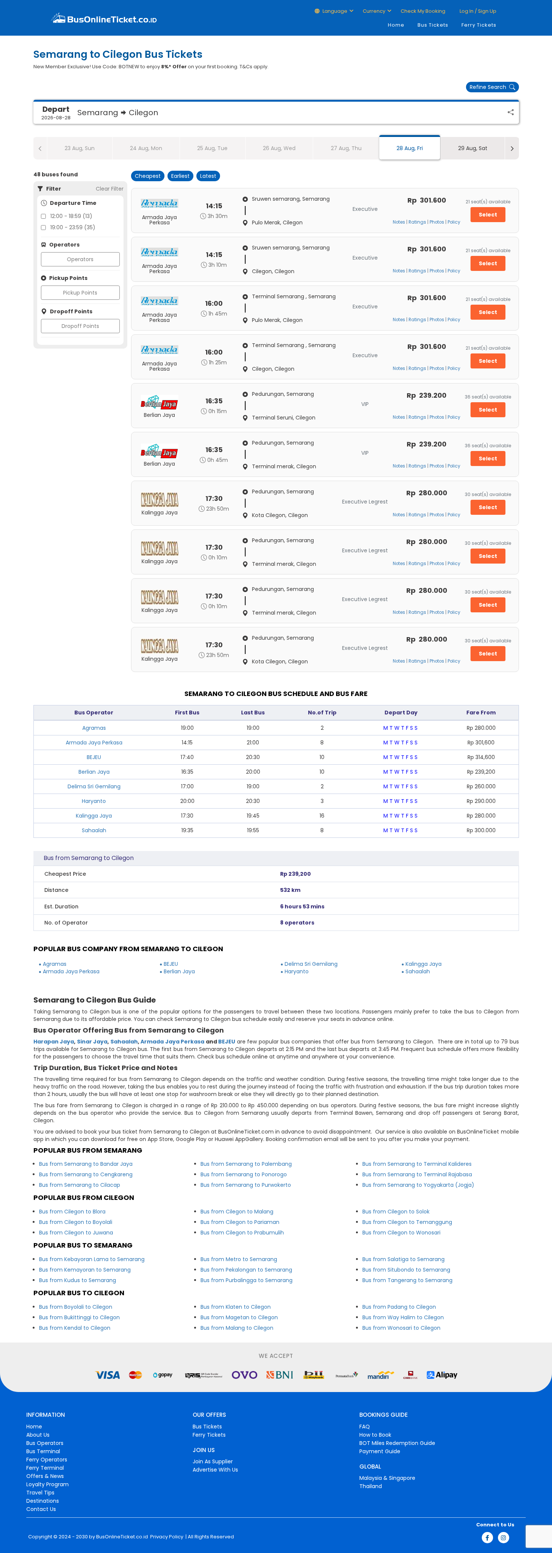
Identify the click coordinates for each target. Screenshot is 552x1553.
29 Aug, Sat (472, 148)
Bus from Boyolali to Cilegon (75, 1307)
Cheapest (148, 176)
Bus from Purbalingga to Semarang (247, 1280)
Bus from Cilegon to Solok (396, 1211)
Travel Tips (40, 1492)
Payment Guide (379, 1451)
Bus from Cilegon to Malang (237, 1211)
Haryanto (94, 801)
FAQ (364, 1426)
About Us (38, 1435)
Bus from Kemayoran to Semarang (85, 1269)
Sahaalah (94, 830)
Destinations (42, 1501)
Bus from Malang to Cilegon (237, 1328)
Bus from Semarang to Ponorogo (244, 1174)
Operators (80, 259)
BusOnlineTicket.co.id (122, 1536)
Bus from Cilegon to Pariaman (240, 1222)
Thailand (370, 1486)
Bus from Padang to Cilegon (399, 1307)
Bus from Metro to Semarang (239, 1259)
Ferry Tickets (479, 25)
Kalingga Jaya (94, 815)
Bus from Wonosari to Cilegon (401, 1328)
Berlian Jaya (94, 772)
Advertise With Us (215, 1469)
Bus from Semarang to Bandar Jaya (86, 1164)
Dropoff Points (80, 326)
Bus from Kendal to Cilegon (74, 1328)
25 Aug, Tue (212, 148)
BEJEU (94, 757)
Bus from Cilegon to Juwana (76, 1232)
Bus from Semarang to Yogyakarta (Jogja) (418, 1185)
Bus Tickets (433, 25)
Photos (437, 222)
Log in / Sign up (477, 11)
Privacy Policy (166, 1536)
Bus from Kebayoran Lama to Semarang (92, 1259)
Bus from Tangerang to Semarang (407, 1280)
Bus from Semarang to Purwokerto (246, 1185)
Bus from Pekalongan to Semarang (246, 1269)
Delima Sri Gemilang (94, 786)
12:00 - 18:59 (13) (71, 216)
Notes (399, 222)
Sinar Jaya (92, 1041)
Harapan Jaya (53, 1041)
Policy (454, 222)
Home (396, 25)
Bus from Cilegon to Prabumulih (242, 1232)
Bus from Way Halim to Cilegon (403, 1317)
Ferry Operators (46, 1459)
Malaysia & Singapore (387, 1478)
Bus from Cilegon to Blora (72, 1211)
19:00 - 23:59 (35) (72, 227)
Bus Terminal (43, 1451)
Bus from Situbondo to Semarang (406, 1269)
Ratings (417, 222)
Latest (208, 176)
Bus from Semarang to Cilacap (79, 1185)
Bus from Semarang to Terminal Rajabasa (417, 1174)
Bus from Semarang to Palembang (246, 1164)
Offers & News (45, 1476)
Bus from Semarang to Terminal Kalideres (417, 1164)
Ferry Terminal (45, 1468)
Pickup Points (80, 292)
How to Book (375, 1435)
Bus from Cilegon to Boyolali (75, 1222)
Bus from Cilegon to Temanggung (407, 1222)
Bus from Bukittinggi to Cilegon (79, 1317)
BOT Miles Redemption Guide (397, 1443)
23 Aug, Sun (80, 148)
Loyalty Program (47, 1484)
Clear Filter (110, 188)
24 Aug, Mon (146, 148)
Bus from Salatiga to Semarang (403, 1259)
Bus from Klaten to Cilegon (236, 1307)
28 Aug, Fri (410, 148)
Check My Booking (423, 11)
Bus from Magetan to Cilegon (239, 1317)
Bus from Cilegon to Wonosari (401, 1232)
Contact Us (41, 1509)
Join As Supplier (213, 1461)
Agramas (94, 728)
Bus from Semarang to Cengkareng (86, 1174)
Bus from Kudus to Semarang (77, 1280)
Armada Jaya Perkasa (94, 742)
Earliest (180, 176)
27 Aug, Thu (346, 148)
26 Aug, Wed (279, 148)
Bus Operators (44, 1443)
